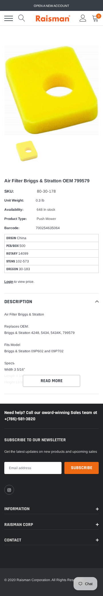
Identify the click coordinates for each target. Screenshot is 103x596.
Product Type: (15, 219)
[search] (21, 18)
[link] (9, 490)
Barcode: (11, 228)
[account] (83, 18)
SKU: (9, 191)
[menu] (8, 18)
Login (8, 282)
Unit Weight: (14, 200)
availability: (13, 210)
